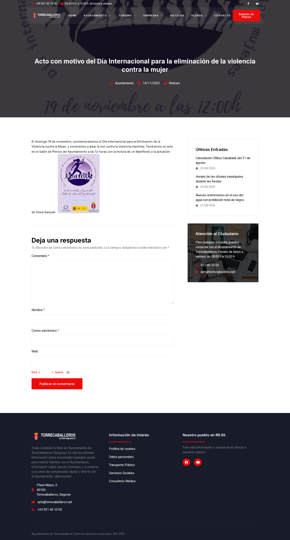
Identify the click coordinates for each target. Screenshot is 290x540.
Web (35, 351)
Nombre (38, 310)
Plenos (197, 15)
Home (72, 15)
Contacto (222, 15)
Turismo (125, 15)
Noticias (177, 15)
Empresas (151, 15)
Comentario (40, 256)
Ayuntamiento (95, 15)
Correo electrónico (45, 330)
